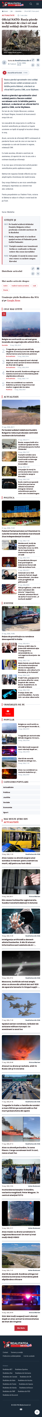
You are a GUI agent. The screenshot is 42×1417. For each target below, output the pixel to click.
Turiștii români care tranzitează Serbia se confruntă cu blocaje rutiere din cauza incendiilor (23, 249)
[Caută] (30, 4)
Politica (9, 390)
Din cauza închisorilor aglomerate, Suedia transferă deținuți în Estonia (19, 901)
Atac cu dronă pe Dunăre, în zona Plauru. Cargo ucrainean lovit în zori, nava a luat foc (20, 1150)
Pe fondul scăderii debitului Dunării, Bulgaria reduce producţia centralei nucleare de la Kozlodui (23, 228)
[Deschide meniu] (37, 4)
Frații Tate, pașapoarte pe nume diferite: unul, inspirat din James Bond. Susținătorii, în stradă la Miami (28, 682)
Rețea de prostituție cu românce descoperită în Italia (18, 638)
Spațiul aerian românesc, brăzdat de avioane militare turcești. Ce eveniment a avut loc (20, 1027)
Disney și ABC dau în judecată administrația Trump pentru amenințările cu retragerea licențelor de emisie (29, 652)
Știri (11, 11)
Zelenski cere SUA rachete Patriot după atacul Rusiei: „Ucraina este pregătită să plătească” (28, 577)
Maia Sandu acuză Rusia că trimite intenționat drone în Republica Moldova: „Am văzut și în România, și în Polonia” (29, 667)
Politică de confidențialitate (12, 1356)
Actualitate (18, 11)
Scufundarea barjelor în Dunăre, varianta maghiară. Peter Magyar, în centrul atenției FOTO (20, 1192)
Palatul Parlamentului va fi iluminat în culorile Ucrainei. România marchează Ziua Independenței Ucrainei (21, 534)
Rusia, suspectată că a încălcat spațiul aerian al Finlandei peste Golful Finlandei (23, 239)
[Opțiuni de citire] (37, 1412)
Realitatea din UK (25, 1377)
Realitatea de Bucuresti (10, 1395)
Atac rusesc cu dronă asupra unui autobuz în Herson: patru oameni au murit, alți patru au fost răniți (20, 861)
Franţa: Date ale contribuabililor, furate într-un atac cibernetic (28, 695)
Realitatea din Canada (10, 1377)
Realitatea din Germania (23, 1373)
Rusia (5, 290)
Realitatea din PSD (24, 1391)
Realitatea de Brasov (26, 1388)
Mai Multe (21, 1328)
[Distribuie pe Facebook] (38, 60)
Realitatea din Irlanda (10, 1388)
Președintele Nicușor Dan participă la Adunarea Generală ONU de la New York (27, 563)
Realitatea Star (7, 1373)
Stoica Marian (34, 896)
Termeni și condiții (17, 1352)
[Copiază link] (33, 60)
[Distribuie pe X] (38, 65)
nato (5, 286)
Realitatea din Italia (9, 1380)
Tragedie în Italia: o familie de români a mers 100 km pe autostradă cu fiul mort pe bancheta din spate (21, 1108)
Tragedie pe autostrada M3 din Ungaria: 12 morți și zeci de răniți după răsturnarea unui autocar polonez (22, 351)
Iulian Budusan (34, 1186)
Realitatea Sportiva (21, 1369)
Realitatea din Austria (25, 1380)
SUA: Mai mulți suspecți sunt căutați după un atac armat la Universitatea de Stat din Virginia (22, 362)
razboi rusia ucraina (20, 286)
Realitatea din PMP (9, 1391)
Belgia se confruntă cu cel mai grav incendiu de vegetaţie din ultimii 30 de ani (21, 342)
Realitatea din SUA (24, 60)
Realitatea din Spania (26, 1384)
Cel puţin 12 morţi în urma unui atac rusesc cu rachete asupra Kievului (23, 259)
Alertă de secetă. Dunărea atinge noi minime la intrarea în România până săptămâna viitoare (22, 373)
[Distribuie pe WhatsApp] (33, 65)
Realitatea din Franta (9, 1384)
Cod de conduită (29, 1356)
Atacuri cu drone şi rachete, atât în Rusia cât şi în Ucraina (19, 1067)
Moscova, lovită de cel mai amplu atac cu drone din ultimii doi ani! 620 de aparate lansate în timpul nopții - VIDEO (20, 985)
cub (34, 286)
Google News (13, 300)
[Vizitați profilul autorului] (4, 62)
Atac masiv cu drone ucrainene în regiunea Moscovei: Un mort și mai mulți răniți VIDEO (19, 1235)
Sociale (5, 345)
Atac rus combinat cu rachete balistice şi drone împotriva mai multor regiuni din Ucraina (20, 384)
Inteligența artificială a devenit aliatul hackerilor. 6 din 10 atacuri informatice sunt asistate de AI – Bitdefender (18, 943)
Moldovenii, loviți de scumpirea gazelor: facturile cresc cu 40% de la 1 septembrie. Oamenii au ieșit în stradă (28, 549)
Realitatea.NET (7, 1369)
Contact (5, 1352)
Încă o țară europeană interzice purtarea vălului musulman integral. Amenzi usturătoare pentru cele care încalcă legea (28, 488)
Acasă (6, 11)
